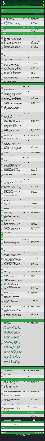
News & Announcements (8, 18)
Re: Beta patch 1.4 (33, 275)
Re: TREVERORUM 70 (34, 179)
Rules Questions (10, 386)
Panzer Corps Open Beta (11, 303)
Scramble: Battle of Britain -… (35, 140)
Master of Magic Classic (8, 174)
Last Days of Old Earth (13, 348)
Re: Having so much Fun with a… (36, 168)
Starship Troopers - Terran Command (10, 96)
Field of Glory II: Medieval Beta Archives (13, 181)
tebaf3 (33, 91)
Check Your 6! (6, 271)
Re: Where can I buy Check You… (36, 271)
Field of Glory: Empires (7, 212)
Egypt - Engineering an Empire (8, 336)
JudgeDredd (33, 293)
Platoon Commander (7, 57)
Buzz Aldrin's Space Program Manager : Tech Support (12, 330)
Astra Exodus (6, 222)
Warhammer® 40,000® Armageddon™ (10, 286)
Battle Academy (9, 325)
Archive (5, 414)
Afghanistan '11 (6, 227)
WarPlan (5, 236)
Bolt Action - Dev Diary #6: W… (35, 41)
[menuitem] (7, 10)
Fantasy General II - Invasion (8, 190)
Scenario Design (17, 354)
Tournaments (10, 388)
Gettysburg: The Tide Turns (15, 24)
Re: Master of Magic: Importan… (36, 152)
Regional (2, 27)
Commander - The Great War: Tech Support (10, 334)
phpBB (19, 434)
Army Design (10, 387)
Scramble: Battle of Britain (8, 140)
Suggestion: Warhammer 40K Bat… (36, 21)
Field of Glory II (6, 157)
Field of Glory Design (12, 385)
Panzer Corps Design (15, 301)
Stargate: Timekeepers (7, 145)
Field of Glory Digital (13, 338)
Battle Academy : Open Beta (16, 325)
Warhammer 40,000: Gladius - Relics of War (11, 168)
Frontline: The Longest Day (11, 343)
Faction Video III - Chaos (34, 312)
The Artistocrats (9, 187)
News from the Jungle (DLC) (35, 96)
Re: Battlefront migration (35, 370)
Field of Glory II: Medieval (8, 179)
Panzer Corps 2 (6, 86)
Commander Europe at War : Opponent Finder (12, 353)
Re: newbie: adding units (34, 322)
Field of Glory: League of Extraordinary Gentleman (12, 340)
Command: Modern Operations (9, 220)
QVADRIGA (16, 356)
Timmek (33, 263)
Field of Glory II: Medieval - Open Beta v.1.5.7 (13, 182)
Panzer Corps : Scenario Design (10, 304)
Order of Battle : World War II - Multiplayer (14, 188)
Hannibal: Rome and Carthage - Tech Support (10, 345)
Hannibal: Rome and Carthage (14, 344)
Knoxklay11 (33, 228)
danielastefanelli (34, 36)
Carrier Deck (6, 292)
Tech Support (10, 290)
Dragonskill (33, 22)
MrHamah (33, 130)
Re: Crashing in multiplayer (35, 135)
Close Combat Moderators (15, 308)
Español (5, 29)
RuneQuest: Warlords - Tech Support (12, 317)
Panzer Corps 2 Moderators (11, 88)
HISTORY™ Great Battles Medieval (9, 346)
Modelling (14, 387)
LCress (33, 257)
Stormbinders (6, 52)
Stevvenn (33, 406)
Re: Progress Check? (34, 414)
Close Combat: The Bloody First (9, 239)
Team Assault (18, 360)
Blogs (13, 23)
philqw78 (11, 384)
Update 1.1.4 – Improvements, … (36, 102)
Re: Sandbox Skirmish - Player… (35, 262)
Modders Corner (12, 355)
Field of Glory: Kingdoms (8, 113)
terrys (13, 384)
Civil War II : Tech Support (9, 331)
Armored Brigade (6, 234)
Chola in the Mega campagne (35, 113)
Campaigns (16, 403)
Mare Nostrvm (6, 279)
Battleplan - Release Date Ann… (35, 45)
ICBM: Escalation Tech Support (12, 110)
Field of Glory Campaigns (14, 341)
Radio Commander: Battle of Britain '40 (10, 77)
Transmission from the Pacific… (35, 71)
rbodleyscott (9, 180)
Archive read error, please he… (35, 190)
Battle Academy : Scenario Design (11, 327)
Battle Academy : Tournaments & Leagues (11, 328)
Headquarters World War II (8, 135)
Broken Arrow (6, 129)
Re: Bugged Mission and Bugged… (36, 227)
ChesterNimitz (34, 198)
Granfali (33, 30)
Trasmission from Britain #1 (35, 77)
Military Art (8, 24)
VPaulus (33, 371)
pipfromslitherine (34, 323)
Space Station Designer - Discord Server (13, 65)
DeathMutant (34, 19)
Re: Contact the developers (35, 241)
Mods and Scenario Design (16, 290)
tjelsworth (33, 398)
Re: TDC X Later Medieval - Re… (35, 157)
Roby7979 (33, 242)
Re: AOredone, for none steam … (36, 86)
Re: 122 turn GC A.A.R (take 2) (35, 306)
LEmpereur (33, 392)
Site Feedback (9, 374)
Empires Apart (6, 241)
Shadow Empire (6, 210)
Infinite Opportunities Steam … (35, 145)
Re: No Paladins (33, 174)
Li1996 (33, 191)
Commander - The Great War (14, 333)
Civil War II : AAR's (16, 331)
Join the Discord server (10, 89)
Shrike (33, 287)
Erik (32, 415)
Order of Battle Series (7, 184)
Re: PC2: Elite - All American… (35, 18)
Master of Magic (6, 152)
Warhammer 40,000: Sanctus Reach (9, 262)
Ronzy (33, 202)
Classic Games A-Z (7, 322)
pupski (33, 169)
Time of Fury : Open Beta (11, 364)
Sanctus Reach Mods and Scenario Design (13, 267)
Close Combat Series (7, 306)
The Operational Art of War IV (9, 269)
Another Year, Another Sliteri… (35, 66)
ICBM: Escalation (6, 102)
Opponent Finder (16, 388)
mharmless (33, 223)
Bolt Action (5, 41)
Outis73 (33, 67)
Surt (32, 213)
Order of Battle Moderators (16, 187)
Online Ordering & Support (8, 370)
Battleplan (5, 45)
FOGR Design (18, 401)
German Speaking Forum (12, 389)
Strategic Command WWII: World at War (10, 247)
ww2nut (33, 307)
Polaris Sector (6, 275)
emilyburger (28, 429)
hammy (8, 384)
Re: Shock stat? (33, 184)
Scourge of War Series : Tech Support (13, 359)
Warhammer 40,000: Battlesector (9, 162)
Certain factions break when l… (35, 222)
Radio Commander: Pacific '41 (9, 71)
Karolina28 (33, 153)
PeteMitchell (33, 299)
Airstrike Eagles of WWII (11, 324)
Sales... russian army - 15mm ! (35, 391)
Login (2, 418)
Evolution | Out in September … (35, 120)
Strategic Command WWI (8, 232)
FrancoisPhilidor (34, 185)
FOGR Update (11, 404)
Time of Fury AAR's (17, 363)
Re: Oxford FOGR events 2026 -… (35, 397)
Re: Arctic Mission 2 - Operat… (35, 292)
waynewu (33, 175)
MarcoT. (33, 103)
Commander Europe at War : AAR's (11, 353)
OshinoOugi (33, 272)
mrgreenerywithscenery (35, 206)
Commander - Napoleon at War (8, 332)
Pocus (8, 218)
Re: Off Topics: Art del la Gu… (35, 381)
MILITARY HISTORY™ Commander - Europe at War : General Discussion (12, 351)
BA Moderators (14, 289)
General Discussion (7, 21)
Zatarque (33, 146)
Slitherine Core (9, 20)
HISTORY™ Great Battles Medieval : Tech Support (12, 347)
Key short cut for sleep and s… (35, 212)
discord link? (33, 57)
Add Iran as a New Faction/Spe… (36, 129)
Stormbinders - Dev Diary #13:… (35, 52)
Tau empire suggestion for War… (36, 162)
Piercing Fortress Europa (10, 356)
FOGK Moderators (9, 117)
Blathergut (16, 395)
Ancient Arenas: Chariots (8, 66)
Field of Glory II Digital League (12, 159)
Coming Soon (3, 33)
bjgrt (32, 276)
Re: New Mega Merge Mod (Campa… (36, 286)
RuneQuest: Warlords (7, 312)
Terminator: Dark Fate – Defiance (9, 120)
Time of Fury (12, 363)
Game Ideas (9, 23)
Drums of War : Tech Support (16, 335)
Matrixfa (33, 382)
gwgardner (33, 252)
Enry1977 (33, 136)
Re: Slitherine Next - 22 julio (35, 29)
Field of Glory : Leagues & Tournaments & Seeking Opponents (12, 339)
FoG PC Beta (8, 341)
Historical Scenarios (16, 386)
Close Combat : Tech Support (12, 309)
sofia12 (33, 72)
